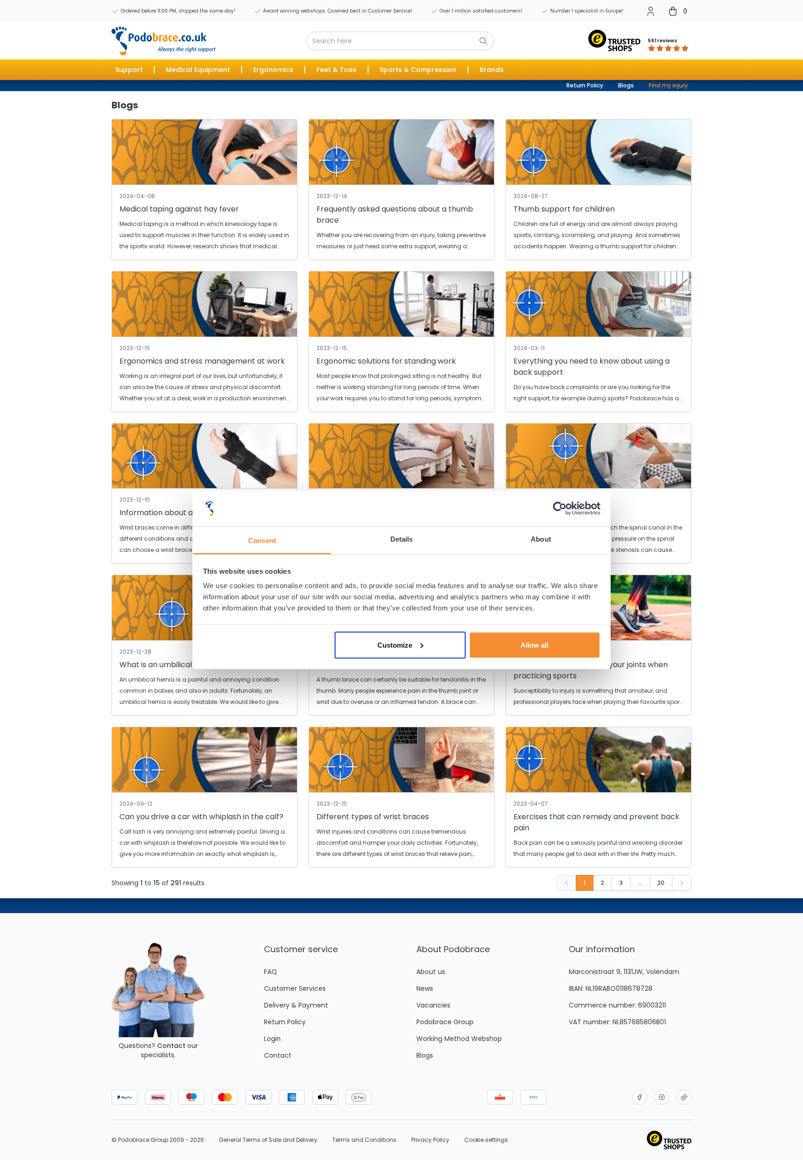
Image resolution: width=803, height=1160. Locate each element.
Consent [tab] (262, 540)
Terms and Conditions (364, 1140)
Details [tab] (401, 539)
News (424, 988)
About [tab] (541, 539)
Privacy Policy (430, 1140)
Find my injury (668, 85)
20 (661, 883)
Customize (394, 645)
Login (272, 1038)
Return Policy (584, 85)
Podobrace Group (445, 1022)
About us (430, 971)
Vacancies (433, 1005)
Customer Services (295, 988)
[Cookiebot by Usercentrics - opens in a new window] (559, 509)
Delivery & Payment (296, 1005)
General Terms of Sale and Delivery (268, 1140)
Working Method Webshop (459, 1038)
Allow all (534, 645)
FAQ (270, 971)
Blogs (626, 85)
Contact (171, 1045)
